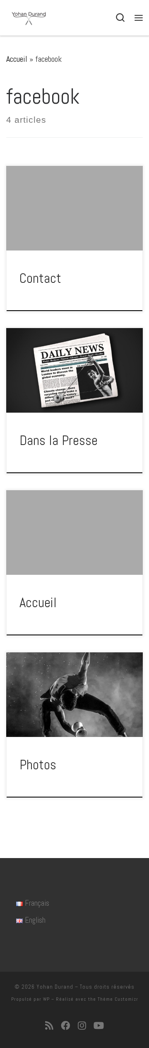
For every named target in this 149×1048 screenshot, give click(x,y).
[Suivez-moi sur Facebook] (65, 1026)
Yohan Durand (54, 986)
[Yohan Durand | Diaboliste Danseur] (28, 17)
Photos (37, 764)
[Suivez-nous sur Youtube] (99, 1026)
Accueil (16, 58)
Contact (40, 278)
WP (46, 999)
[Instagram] (82, 1026)
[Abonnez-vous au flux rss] (49, 1026)
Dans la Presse (58, 440)
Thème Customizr (118, 999)
